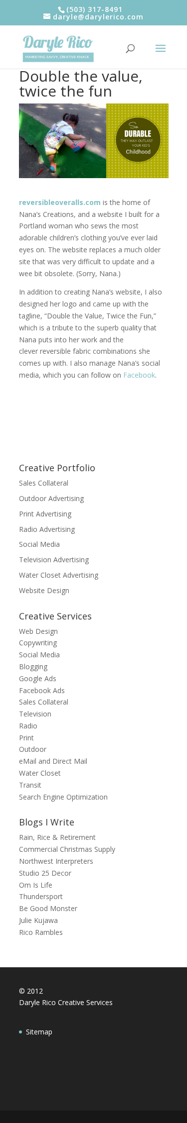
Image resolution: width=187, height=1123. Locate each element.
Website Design (44, 590)
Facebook (139, 375)
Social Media (39, 544)
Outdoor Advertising (51, 498)
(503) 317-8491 (94, 9)
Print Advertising (45, 513)
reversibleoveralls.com (60, 202)
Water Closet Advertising (58, 575)
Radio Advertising (47, 529)
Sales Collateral (43, 483)
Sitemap (39, 1031)
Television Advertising (54, 559)
